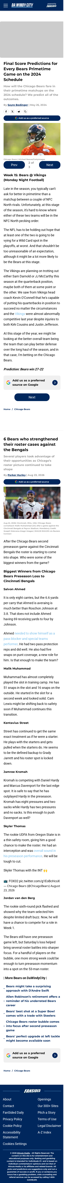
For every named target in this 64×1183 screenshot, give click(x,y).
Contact (8, 1106)
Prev (14, 165)
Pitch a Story (46, 1112)
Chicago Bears (22, 409)
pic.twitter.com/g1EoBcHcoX (39, 881)
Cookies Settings (15, 1144)
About (7, 1099)
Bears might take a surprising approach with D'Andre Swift (28, 988)
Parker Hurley (17, 475)
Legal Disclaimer (49, 1126)
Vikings (20, 314)
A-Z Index (44, 1132)
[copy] (25, 111)
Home (7, 409)
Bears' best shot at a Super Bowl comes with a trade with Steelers (30, 1013)
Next (49, 165)
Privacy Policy (12, 1119)
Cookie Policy (12, 1126)
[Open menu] (6, 5)
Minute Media (23, 1153)
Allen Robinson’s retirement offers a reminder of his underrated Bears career (33, 1001)
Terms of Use (47, 1119)
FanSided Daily (13, 1112)
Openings (44, 1099)
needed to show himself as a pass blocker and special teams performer (29, 638)
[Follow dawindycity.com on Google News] (55, 382)
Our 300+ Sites (48, 1106)
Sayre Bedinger (18, 105)
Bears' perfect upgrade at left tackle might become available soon (33, 1038)
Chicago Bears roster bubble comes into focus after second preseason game (32, 1026)
